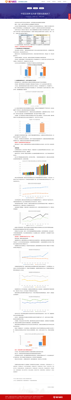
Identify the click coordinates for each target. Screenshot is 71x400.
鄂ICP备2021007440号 (28, 396)
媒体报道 (41, 8)
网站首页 (43, 1)
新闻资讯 (54, 1)
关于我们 (48, 1)
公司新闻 (29, 8)
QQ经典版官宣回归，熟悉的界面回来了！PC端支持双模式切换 (26, 380)
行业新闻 (35, 8)
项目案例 (59, 1)
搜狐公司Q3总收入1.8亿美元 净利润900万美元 (24, 378)
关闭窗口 (52, 387)
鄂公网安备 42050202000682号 (38, 396)
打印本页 (49, 387)
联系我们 (64, 1)
